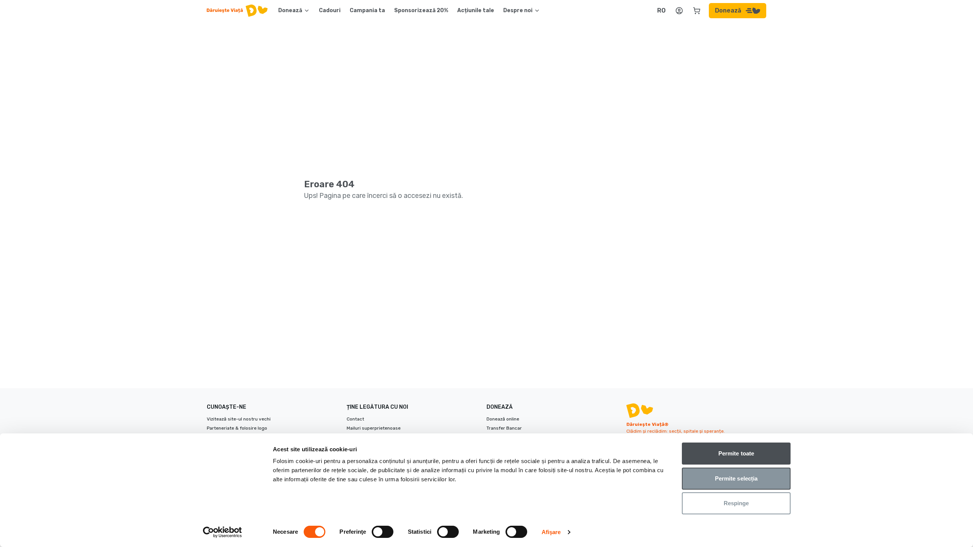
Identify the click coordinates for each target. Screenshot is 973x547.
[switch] (382, 532)
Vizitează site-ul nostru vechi (239, 419)
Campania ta (367, 10)
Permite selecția (736, 478)
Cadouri (330, 10)
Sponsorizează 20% (421, 10)
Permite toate (736, 453)
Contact (355, 419)
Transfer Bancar (504, 428)
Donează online (502, 419)
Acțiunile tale (475, 10)
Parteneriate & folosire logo (237, 428)
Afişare (551, 532)
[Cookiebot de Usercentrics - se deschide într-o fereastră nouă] (222, 532)
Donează (290, 10)
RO (661, 10)
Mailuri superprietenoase (374, 428)
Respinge (736, 503)
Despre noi (517, 10)
